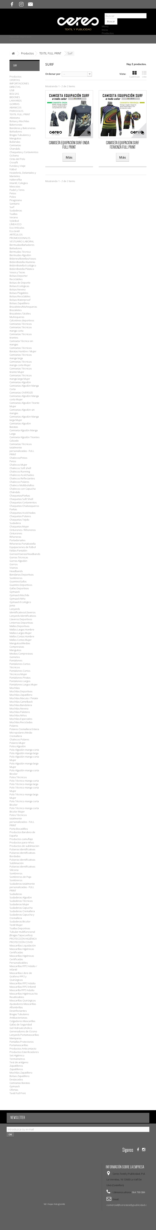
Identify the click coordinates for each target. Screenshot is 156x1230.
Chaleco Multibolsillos (22, 485)
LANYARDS (16, 100)
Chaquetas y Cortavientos (24, 152)
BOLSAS (14, 93)
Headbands (16, 571)
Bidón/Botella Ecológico (23, 265)
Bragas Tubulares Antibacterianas (19, 1015)
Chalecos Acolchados (22, 475)
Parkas (13, 509)
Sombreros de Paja (20, 877)
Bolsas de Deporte (20, 282)
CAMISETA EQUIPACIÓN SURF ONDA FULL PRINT (69, 145)
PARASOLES (16, 111)
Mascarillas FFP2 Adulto (23, 983)
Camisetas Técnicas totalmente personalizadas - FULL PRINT (22, 449)
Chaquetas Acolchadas (22, 512)
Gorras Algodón (18, 561)
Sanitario (15, 203)
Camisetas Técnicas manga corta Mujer (21, 363)
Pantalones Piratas (20, 677)
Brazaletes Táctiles (20, 313)
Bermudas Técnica (20, 251)
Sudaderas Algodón (21, 897)
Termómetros (17, 1059)
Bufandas (15, 141)
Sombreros (16, 578)
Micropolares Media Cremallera (21, 734)
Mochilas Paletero (20, 712)
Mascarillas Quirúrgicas (23, 1000)
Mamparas (15, 1038)
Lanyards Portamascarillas (24, 1035)
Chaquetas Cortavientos (23, 502)
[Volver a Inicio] (13, 53)
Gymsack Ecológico (20, 602)
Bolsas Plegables (19, 293)
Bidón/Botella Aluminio (22, 262)
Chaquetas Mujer (19, 526)
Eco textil (15, 231)
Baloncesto (16, 124)
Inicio (105, 29)
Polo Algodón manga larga (24, 753)
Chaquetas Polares (20, 516)
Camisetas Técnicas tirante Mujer (21, 370)
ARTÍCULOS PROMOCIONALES (20, 236)
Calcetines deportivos (22, 320)
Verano (14, 217)
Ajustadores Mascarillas (23, 1004)
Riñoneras (15, 536)
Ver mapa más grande (54, 1204)
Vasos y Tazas (17, 272)
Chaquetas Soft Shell (21, 499)
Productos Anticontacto (23, 1048)
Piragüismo (16, 200)
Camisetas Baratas (20, 1083)
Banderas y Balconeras (22, 128)
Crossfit (14, 162)
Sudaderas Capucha (21, 907)
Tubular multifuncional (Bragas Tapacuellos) (22, 933)
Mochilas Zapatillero (21, 694)
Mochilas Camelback (21, 701)
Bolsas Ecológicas (19, 286)
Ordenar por (52, 74)
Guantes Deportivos (21, 585)
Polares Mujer (17, 743)
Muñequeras (17, 317)
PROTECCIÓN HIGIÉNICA (23, 938)
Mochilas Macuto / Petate (24, 698)
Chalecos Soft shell (20, 468)
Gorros (14, 564)
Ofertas (14, 1089)
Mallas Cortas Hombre (22, 636)
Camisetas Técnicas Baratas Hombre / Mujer (23, 349)
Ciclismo (14, 155)
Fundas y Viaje (17, 166)
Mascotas (15, 186)
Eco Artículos (17, 227)
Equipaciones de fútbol (23, 547)
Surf (12, 207)
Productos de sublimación (24, 846)
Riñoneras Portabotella (23, 543)
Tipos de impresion (20, 36)
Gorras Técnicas (19, 557)
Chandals (15, 148)
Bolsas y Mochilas (19, 121)
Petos (13, 193)
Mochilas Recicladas (21, 722)
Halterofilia (16, 179)
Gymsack (15, 1086)
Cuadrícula (134, 76)
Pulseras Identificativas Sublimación (22, 861)
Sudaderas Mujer (19, 904)
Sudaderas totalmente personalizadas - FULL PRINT (22, 887)
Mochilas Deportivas (21, 691)
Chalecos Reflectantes (22, 478)
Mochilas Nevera (19, 708)
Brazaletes (15, 310)
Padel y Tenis (17, 190)
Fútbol (13, 169)
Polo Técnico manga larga (24, 784)
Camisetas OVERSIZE (21, 392)
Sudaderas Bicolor (20, 921)
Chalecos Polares (19, 482)
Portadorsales (17, 540)
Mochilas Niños (18, 715)
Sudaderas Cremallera (22, 911)
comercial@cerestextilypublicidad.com (128, 1205)
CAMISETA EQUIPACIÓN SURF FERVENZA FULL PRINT (122, 145)
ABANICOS (15, 107)
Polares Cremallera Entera (24, 729)
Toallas (13, 214)
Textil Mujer (16, 925)
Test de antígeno (19, 1062)
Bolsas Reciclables (20, 296)
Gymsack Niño (17, 598)
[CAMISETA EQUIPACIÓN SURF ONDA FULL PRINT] (69, 114)
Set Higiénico (17, 1055)
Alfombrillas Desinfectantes (18, 1009)
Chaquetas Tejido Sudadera (19, 521)
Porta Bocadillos (19, 828)
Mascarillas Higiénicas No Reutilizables (24, 995)
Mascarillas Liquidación (23, 945)
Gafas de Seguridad (21, 1024)
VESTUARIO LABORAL (22, 241)
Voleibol (14, 220)
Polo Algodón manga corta (24, 749)
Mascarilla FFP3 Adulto (22, 990)
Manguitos (15, 650)
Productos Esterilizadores (24, 1052)
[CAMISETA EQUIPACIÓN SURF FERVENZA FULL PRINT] (123, 114)
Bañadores (16, 131)
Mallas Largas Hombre (22, 629)
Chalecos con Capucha (23, 488)
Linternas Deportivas (21, 622)
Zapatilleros (16, 1069)
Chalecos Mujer (18, 464)
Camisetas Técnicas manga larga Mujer (21, 377)
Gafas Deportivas (19, 588)
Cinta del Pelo (17, 159)
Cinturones (16, 533)
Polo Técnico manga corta (24, 780)
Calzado (14, 440)
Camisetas (15, 145)
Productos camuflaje (21, 839)
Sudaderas (16, 210)
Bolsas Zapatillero (19, 303)
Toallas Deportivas (20, 928)
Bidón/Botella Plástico (22, 269)
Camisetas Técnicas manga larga (21, 356)
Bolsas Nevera (17, 289)
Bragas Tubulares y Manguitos (20, 136)
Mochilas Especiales (21, 719)
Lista (144, 76)
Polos (13, 196)
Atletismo (15, 117)
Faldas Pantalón (18, 550)
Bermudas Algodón (20, 255)
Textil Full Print (18, 1093)
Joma (12, 605)
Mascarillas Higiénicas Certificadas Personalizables (22, 959)
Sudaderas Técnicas (21, 901)
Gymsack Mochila (19, 595)
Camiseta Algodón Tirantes (24, 437)
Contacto (15, 40)
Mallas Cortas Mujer (21, 640)
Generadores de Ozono (23, 1031)
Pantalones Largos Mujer (23, 684)
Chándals (15, 492)
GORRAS (15, 104)
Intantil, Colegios (19, 183)
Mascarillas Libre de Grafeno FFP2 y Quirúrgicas (21, 976)
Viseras (14, 567)
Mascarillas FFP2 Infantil (23, 986)
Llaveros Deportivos (21, 619)
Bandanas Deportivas (21, 574)
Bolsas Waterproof (20, 299)
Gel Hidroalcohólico (21, 1028)
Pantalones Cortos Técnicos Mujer (20, 672)
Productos (108, 33)
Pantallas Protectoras (21, 1041)
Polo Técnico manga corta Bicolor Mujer (24, 809)
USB (12, 90)
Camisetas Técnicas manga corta (21, 329)
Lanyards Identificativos (23, 615)
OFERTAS (15, 80)
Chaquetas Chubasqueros (24, 506)
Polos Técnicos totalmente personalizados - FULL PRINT (22, 820)
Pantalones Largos (20, 681)
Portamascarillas (19, 1045)
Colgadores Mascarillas (22, 1021)
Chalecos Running (20, 471)
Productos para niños (22, 842)
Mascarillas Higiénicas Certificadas (22, 950)
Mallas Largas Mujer (21, 633)
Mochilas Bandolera (21, 705)
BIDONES (15, 97)
